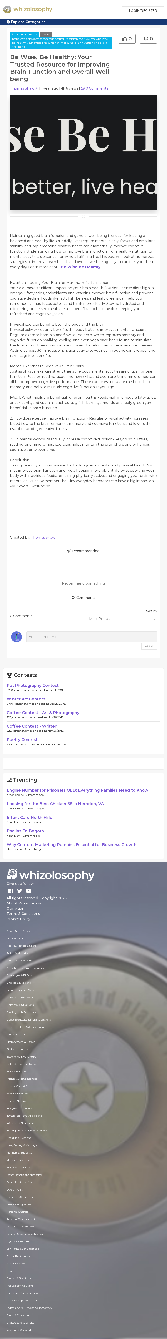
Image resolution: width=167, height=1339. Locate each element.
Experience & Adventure (21, 1056)
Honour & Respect (18, 1093)
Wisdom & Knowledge (20, 1330)
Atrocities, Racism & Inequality (25, 967)
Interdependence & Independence (27, 1130)
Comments (97, 88)
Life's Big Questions (19, 1137)
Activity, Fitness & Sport (21, 945)
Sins (9, 1270)
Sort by (151, 611)
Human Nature (16, 1101)
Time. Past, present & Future (24, 1300)
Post (149, 646)
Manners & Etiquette (19, 1152)
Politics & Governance (20, 1226)
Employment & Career (21, 1041)
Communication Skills (20, 990)
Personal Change (17, 1211)
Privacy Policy (18, 919)
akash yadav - (16, 849)
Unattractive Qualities (20, 1322)
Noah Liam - (15, 822)
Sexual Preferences (18, 1256)
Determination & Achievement (26, 1027)
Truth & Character (18, 1315)
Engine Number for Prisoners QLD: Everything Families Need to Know (77, 790)
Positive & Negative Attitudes (25, 1234)
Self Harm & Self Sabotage (23, 1248)
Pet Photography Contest (33, 685)
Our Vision (15, 908)
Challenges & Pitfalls (19, 975)
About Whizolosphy (24, 903)
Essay (45, 34)
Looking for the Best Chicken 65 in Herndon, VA (55, 803)
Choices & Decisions (19, 982)
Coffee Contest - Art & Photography (43, 712)
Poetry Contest (22, 739)
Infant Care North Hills (29, 817)
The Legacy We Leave (20, 1285)
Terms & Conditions (23, 914)
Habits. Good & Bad (19, 1086)
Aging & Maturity (17, 953)
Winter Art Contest (26, 699)
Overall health (15, 1189)
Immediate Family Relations (24, 1115)
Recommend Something (83, 583)
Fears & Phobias (16, 1071)
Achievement (15, 938)
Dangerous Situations (20, 1004)
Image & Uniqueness (19, 1108)
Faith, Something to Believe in (25, 1064)
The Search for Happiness (22, 1293)
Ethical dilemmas (17, 1049)
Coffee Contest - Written (32, 726)
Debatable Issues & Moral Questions (29, 1019)
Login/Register (143, 11)
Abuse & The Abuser (19, 931)
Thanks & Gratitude (19, 1278)
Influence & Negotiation (21, 1123)
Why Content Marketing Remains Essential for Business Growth (72, 844)
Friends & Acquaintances (22, 1078)
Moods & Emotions (18, 1167)
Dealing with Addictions (22, 1012)
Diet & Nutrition (16, 1034)
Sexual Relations (17, 1263)
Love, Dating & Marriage (22, 1145)
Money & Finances (18, 1160)
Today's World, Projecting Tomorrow (29, 1307)
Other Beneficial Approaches (24, 1174)
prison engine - (16, 794)
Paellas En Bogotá (25, 831)
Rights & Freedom (18, 1241)
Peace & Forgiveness (19, 1204)
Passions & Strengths (20, 1197)
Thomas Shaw (22, 88)
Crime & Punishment (20, 997)
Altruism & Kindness (19, 960)
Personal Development (21, 1219)
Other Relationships (24, 34)
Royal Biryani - (16, 808)
